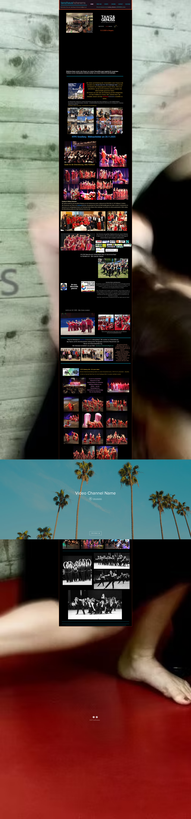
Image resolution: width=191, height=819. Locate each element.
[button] (113, 268)
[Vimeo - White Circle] (97, 717)
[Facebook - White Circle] (94, 717)
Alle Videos (94, 533)
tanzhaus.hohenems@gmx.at (104, 345)
